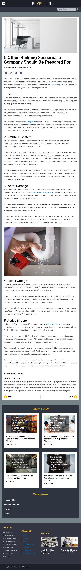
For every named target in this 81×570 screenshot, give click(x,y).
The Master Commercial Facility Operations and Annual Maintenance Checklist (20, 438)
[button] (3, 3)
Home (25, 542)
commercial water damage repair (43, 192)
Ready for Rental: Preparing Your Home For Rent (69, 551)
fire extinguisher (29, 122)
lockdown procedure (51, 324)
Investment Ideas (10, 500)
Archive (25, 536)
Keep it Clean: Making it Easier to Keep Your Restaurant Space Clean (48, 552)
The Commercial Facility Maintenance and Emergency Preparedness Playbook (59, 438)
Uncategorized (27, 551)
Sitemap (27, 567)
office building (55, 85)
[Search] (77, 9)
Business (7, 514)
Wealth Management (11, 505)
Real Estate (8, 509)
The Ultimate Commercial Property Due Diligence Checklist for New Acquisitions (58, 478)
